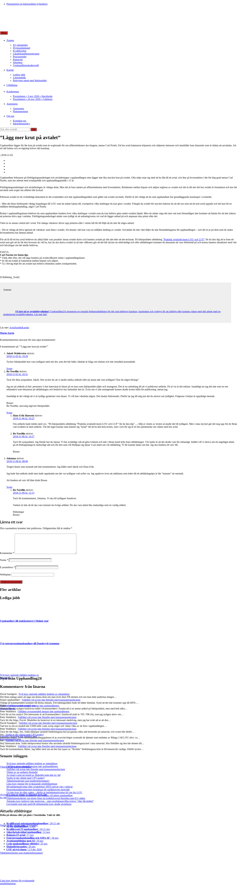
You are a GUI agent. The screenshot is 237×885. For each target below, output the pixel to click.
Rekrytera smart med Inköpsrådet (30, 80)
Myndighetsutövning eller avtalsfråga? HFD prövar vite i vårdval (39, 786)
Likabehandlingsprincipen (26, 53)
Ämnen (10, 40)
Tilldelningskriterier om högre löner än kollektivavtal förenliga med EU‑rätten (45, 798)
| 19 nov (25, 840)
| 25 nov (27, 843)
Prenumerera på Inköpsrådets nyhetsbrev (27, 4)
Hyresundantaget (21, 48)
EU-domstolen (20, 45)
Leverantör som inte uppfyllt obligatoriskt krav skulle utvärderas (38, 804)
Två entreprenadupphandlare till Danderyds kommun (29, 643)
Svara (9, 368)
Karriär (10, 70)
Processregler (19, 56)
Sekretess (17, 62)
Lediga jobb (19, 74)
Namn (4, 560)
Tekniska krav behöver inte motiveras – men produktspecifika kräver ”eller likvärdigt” (50, 801)
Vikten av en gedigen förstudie (22, 772)
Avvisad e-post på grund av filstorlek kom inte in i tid (33, 775)
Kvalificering (19, 50)
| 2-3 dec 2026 (24, 849)
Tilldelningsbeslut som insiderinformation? (27, 780)
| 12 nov (28, 832)
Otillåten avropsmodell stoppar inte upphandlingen (34, 705)
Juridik (18, 327)
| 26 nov (21, 846)
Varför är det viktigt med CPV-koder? (24, 734)
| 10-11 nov (28, 829)
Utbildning (11, 85)
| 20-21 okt (33, 823)
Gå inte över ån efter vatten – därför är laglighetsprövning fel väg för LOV (44, 792)
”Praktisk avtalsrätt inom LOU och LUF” (184, 239)
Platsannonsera (20, 111)
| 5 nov (21, 826)
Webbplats (5, 574)
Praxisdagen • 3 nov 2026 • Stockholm (32, 96)
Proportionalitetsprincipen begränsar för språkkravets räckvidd (37, 789)
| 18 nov (32, 838)
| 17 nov (20, 835)
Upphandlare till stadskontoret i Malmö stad (24, 621)
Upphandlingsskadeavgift (26, 65)
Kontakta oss (19, 120)
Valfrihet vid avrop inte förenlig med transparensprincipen (51, 699)
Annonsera (12, 103)
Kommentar (7, 553)
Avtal (12, 327)
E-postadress (7, 567)
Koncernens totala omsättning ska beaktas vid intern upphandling (39, 795)
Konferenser (12, 91)
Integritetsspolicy (21, 123)
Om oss (10, 116)
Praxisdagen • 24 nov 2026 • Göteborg (32, 99)
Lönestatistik (19, 77)
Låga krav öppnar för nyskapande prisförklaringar (32, 783)
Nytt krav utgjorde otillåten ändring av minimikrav (44, 694)
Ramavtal (18, 59)
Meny (3, 33)
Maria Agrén (7, 333)
